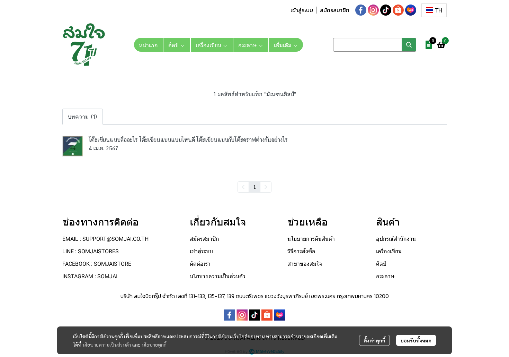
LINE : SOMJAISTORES (90, 251)
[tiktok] (385, 10)
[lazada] (410, 10)
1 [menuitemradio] (254, 187)
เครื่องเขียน (389, 251)
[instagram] (373, 10)
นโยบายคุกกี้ (154, 344)
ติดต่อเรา (200, 264)
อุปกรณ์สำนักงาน (396, 239)
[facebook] (360, 10)
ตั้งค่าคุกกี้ (374, 340)
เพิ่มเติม (283, 45)
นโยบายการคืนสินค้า (311, 239)
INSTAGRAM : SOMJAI (89, 276)
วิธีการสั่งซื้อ (301, 251)
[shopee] (398, 10)
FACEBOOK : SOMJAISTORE (96, 264)
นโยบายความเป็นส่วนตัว (106, 344)
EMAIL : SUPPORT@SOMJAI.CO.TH (105, 239)
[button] (434, 10)
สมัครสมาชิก (334, 10)
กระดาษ (385, 276)
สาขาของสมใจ (304, 264)
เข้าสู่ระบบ (302, 10)
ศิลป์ (381, 264)
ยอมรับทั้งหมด (416, 340)
